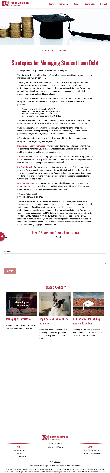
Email (58, 237)
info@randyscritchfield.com (55, 447)
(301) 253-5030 (93, 450)
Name (6, 237)
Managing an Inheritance (19, 319)
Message (8, 251)
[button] (51, 4)
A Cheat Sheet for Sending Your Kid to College (86, 321)
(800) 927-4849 (94, 453)
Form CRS (57, 462)
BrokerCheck (76, 466)
